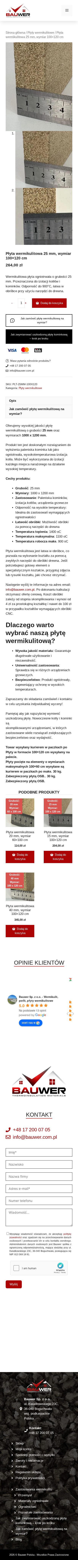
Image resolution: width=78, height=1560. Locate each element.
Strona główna (15, 32)
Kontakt (21, 1466)
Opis (12, 401)
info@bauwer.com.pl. (20, 589)
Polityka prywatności (30, 1478)
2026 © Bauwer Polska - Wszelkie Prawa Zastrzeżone (39, 1554)
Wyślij (14, 1284)
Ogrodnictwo (27, 1507)
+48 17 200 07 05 (20, 365)
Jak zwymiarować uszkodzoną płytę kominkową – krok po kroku (39, 336)
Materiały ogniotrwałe (33, 1501)
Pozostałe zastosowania (35, 1512)
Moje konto (23, 1449)
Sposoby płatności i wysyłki (35, 1455)
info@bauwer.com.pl (22, 370)
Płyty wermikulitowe (40, 32)
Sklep (19, 1443)
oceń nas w (28, 1022)
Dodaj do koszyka (52, 303)
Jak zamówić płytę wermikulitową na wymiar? (42, 320)
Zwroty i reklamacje (29, 1460)
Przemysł (25, 1495)
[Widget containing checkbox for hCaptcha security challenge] (39, 1268)
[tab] (39, 401)
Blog (19, 1539)
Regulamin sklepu (28, 1472)
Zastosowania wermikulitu (34, 1489)
